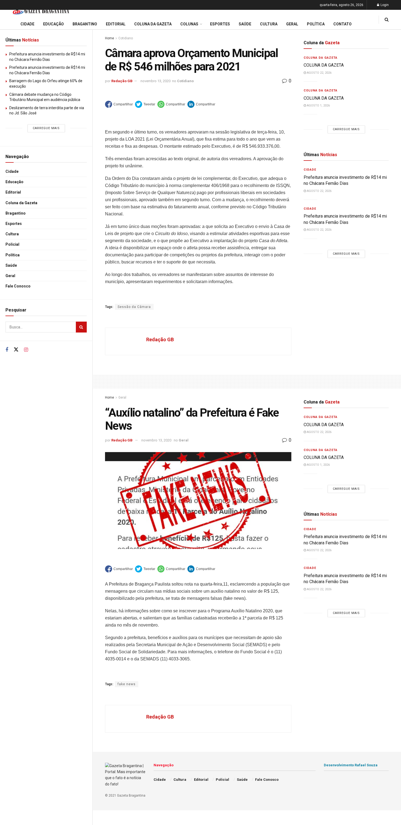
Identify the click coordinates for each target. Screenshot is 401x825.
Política (12, 255)
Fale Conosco (18, 286)
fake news (127, 684)
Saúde (11, 265)
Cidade (12, 171)
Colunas (189, 24)
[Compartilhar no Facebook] (119, 104)
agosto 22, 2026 (318, 73)
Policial (12, 244)
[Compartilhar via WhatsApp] (171, 104)
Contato (342, 24)
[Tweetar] (145, 104)
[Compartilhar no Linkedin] (201, 104)
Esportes (13, 223)
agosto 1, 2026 (318, 105)
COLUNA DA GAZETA (324, 65)
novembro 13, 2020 (155, 81)
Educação (14, 182)
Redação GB (122, 81)
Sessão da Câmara (134, 307)
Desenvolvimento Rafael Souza (351, 765)
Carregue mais (46, 128)
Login (384, 5)
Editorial (13, 192)
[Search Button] (81, 327)
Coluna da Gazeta (21, 203)
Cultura (12, 234)
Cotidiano (125, 38)
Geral (10, 276)
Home (109, 38)
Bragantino (15, 213)
